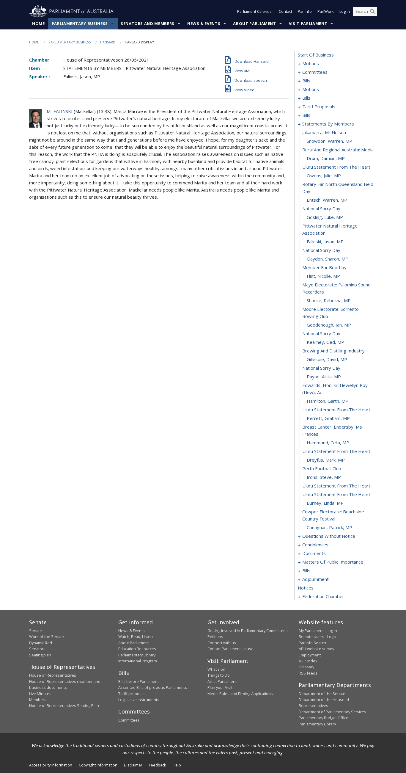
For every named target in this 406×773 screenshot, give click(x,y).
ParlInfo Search (312, 642)
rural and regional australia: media (338, 150)
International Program (137, 661)
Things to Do (218, 675)
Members (37, 699)
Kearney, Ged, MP (325, 342)
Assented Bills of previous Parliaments (152, 687)
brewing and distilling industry (333, 351)
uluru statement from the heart (336, 167)
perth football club (321, 468)
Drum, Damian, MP (326, 158)
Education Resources (137, 648)
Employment (310, 655)
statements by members (328, 124)
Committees (129, 720)
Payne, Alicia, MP (324, 377)
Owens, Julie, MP (324, 175)
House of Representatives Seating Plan (64, 705)
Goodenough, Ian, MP (329, 325)
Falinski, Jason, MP (325, 241)
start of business (316, 55)
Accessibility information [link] (50, 765)
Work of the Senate (46, 636)
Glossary (306, 666)
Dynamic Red (40, 642)
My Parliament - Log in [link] (318, 630)
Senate (35, 630)
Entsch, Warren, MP (327, 200)
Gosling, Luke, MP (325, 217)
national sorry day (321, 208)
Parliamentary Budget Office (323, 717)
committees (315, 72)
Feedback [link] (157, 765)
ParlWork (325, 11)
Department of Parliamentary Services (332, 711)
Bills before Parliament (138, 681)
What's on (216, 669)
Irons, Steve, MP (324, 477)
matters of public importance (332, 562)
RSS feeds (308, 673)
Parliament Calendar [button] (255, 11)
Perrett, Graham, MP (328, 418)
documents (314, 553)
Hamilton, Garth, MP (327, 401)
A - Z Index (308, 661)
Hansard (107, 42)
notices (306, 588)
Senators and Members (147, 23)
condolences (315, 545)
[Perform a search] (372, 11)
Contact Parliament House (230, 648)
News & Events (203, 23)
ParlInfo (305, 11)
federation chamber (323, 596)
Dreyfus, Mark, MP (326, 460)
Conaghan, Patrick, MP (329, 527)
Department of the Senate (322, 693)
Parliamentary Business (80, 23)
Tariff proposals (132, 693)
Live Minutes (40, 693)
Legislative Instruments (138, 699)
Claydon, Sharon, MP (327, 259)
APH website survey (316, 648)
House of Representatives (52, 675)
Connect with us (221, 642)
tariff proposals (318, 106)
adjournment (315, 579)
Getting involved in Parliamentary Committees (247, 630)
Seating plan (40, 655)
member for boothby (324, 267)
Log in (344, 11)
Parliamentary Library (136, 655)
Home (38, 23)
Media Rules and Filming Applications (240, 693)
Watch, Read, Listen (135, 636)
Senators (37, 648)
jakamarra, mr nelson (324, 132)
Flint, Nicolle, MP (323, 276)
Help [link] (177, 765)
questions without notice (328, 536)
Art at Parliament (222, 681)
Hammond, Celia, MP (328, 443)
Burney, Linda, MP (325, 503)
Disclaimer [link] (133, 765)
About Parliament (254, 23)
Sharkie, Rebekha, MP (329, 300)
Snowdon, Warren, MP (329, 141)
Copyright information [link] (98, 765)
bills (306, 81)
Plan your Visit (219, 687)
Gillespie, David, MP (327, 359)
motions (310, 63)
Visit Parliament (308, 23)
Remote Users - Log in (318, 636)
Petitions (215, 636)
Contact (285, 11)
